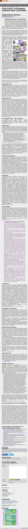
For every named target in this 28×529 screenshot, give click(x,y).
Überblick (17, 6)
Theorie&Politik (24, 4)
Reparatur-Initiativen (6, 361)
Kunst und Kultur (13, 360)
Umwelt (19, 4)
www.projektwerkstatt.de (9, 351)
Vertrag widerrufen (24, 528)
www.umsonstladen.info (6, 219)
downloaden (15, 82)
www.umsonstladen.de (8, 269)
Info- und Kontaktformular (20, 358)
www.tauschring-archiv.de (18, 306)
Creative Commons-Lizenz (22, 448)
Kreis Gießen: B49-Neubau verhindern (9, 500)
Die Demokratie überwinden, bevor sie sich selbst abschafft (9, 502)
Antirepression (8, 4)
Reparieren (14, 16)
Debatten (2, 5)
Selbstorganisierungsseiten (7, 123)
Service (20, 5)
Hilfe (8, 487)
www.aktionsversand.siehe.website (15, 431)
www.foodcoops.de (8, 153)
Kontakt (10, 528)
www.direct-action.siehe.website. (19, 401)
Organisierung (14, 4)
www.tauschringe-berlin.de (6, 305)
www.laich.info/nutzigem (9, 204)
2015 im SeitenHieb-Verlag (10, 436)
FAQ (16, 528)
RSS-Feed (18, 528)
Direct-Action (2, 4)
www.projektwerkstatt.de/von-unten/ (9, 443)
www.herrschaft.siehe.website (8, 440)
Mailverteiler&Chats (9, 503)
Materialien (16, 5)
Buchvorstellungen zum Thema (7, 17)
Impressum (13, 528)
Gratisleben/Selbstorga (11, 6)
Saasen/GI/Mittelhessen (9, 5)
